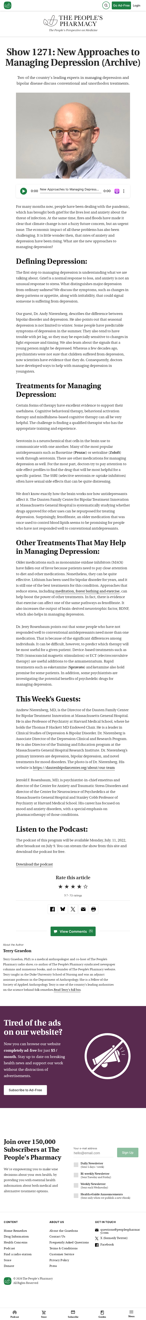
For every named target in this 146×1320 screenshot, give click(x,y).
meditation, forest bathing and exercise (87, 591)
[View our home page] (7, 5)
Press (53, 1266)
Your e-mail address (85, 1148)
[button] (93, 909)
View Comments (76, 931)
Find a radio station (18, 1254)
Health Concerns (15, 1242)
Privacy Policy (59, 1260)
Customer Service (61, 1254)
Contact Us (57, 1236)
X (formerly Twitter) (114, 1238)
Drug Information (16, 1236)
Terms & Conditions (63, 1248)
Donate (9, 1266)
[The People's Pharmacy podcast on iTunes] (116, 191)
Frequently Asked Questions (69, 1242)
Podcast (9, 1248)
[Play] (23, 191)
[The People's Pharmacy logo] (73, 21)
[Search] (106, 5)
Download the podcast (34, 864)
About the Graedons (63, 1231)
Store (7, 1260)
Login (136, 5)
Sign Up (127, 1152)
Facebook (106, 1244)
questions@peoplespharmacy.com (120, 1231)
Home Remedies (15, 1231)
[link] (52, 909)
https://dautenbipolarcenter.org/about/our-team (74, 768)
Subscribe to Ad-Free (25, 1090)
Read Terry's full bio (67, 990)
